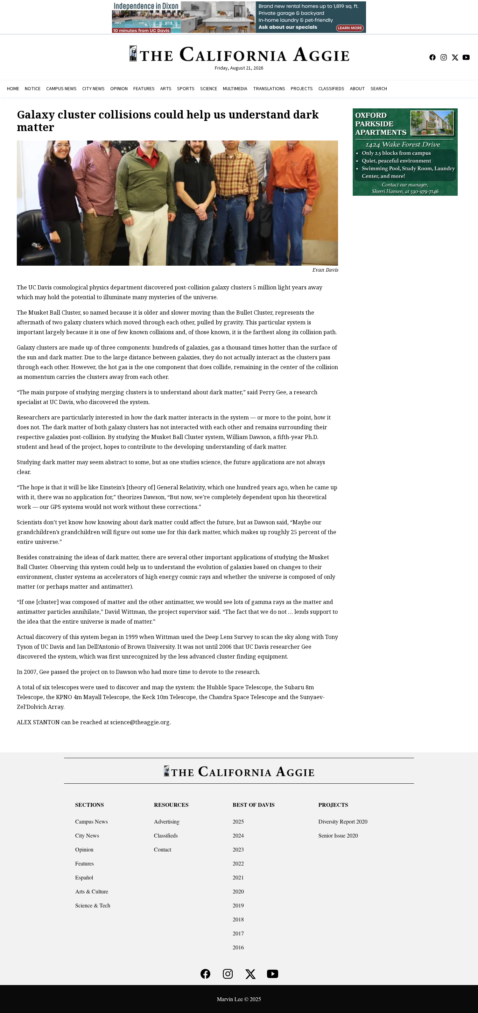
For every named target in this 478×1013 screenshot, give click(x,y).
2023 (238, 849)
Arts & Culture (91, 891)
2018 (238, 919)
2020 (238, 891)
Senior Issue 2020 (338, 835)
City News (87, 835)
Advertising (167, 821)
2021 (238, 877)
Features (84, 863)
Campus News (91, 821)
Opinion (84, 849)
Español (84, 877)
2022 (238, 863)
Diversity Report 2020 (342, 821)
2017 (238, 933)
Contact (162, 849)
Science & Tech (92, 905)
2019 (238, 905)
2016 (238, 947)
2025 (238, 821)
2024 (238, 835)
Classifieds (166, 835)
